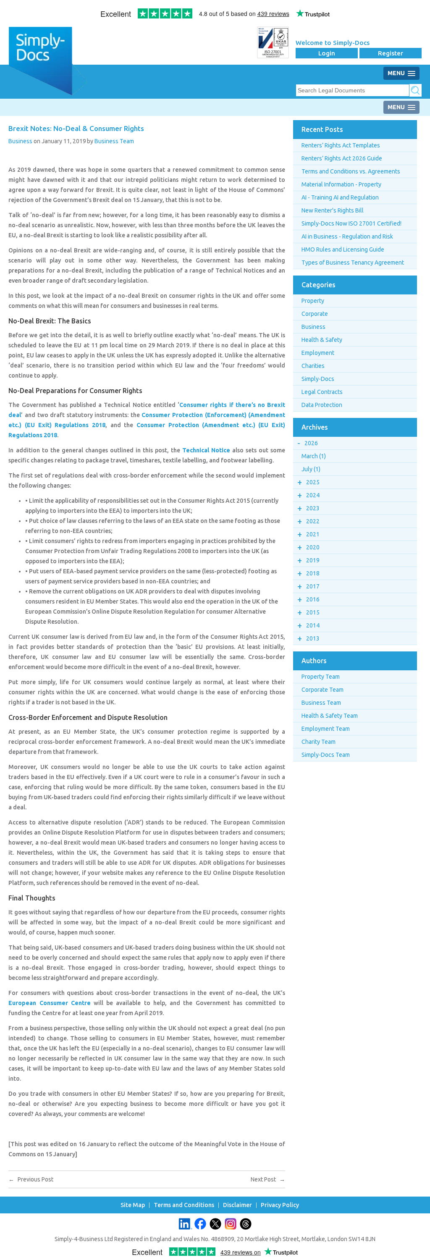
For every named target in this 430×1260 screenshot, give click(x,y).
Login (326, 53)
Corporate (315, 313)
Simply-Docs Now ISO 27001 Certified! (351, 223)
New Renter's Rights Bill (333, 210)
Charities (313, 365)
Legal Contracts (322, 391)
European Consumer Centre (49, 1003)
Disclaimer (237, 1205)
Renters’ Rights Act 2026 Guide (342, 158)
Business (20, 141)
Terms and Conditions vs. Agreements (351, 171)
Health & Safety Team (330, 715)
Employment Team (326, 728)
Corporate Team (322, 689)
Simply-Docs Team (326, 754)
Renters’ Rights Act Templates (341, 145)
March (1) (314, 456)
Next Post (268, 1179)
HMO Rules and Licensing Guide (343, 249)
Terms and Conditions (184, 1205)
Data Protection (322, 405)
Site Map (133, 1205)
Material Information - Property (341, 184)
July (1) (311, 469)
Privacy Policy (280, 1205)
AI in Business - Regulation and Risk (347, 236)
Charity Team (319, 741)
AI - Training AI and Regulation (340, 197)
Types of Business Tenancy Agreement (353, 262)
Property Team (321, 676)
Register (390, 53)
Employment (318, 352)
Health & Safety (322, 339)
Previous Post (30, 1179)
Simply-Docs (318, 378)
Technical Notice (206, 450)
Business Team (114, 141)
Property (313, 300)
